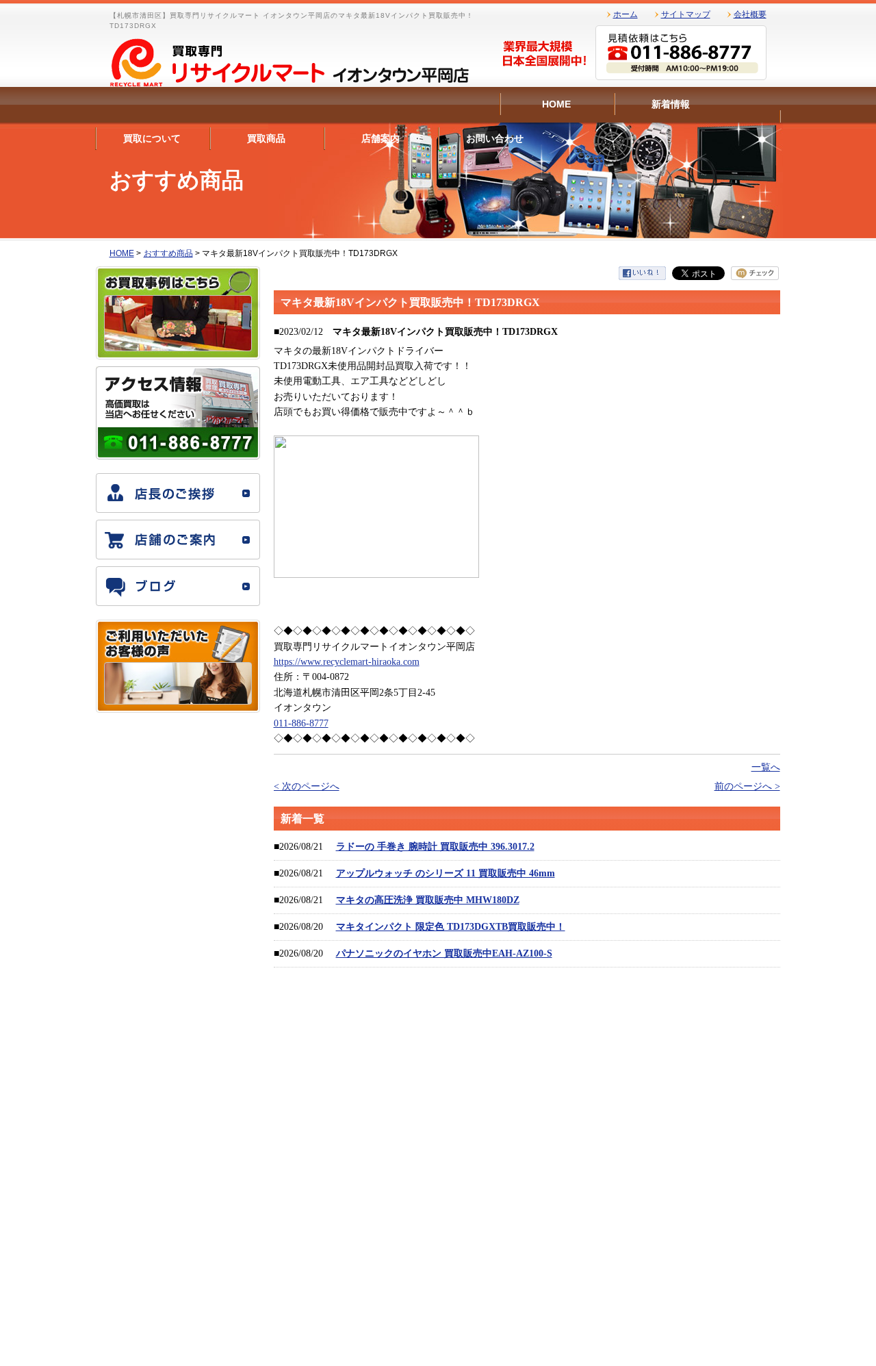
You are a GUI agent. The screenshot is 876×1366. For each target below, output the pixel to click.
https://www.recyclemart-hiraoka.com (347, 662)
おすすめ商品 (168, 253)
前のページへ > (747, 786)
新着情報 (671, 104)
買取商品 (266, 138)
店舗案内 (380, 138)
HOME (556, 104)
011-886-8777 (301, 723)
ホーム (625, 14)
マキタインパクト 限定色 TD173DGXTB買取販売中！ (450, 927)
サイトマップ (685, 14)
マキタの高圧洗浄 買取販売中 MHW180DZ (427, 900)
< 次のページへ (306, 786)
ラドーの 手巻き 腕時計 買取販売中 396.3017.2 (435, 847)
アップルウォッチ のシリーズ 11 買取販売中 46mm (445, 873)
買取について (152, 138)
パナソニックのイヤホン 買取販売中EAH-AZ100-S (444, 953)
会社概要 (750, 14)
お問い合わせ (495, 138)
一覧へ (765, 767)
